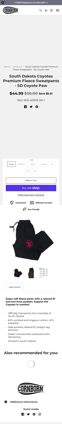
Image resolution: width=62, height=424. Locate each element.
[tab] (15, 287)
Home (7, 66)
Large (32, 164)
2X (52, 164)
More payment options (31, 195)
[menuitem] (40, 10)
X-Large (43, 164)
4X (34, 171)
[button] (2, 2)
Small (11, 164)
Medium (22, 164)
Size (31, 160)
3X (28, 171)
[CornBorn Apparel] (11, 10)
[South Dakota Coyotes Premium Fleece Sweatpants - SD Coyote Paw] (31, 239)
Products (17, 66)
